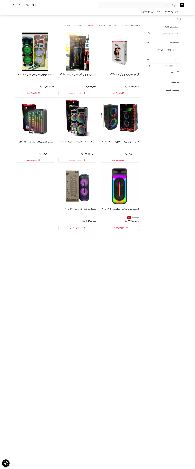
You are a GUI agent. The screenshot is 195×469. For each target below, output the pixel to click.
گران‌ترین (67, 25)
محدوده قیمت (172, 90)
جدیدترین (89, 25)
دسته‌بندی (174, 42)
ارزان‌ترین (78, 25)
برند (177, 59)
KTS (172, 72)
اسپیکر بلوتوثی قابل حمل (168, 49)
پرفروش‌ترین (101, 25)
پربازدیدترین (114, 25)
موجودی (175, 82)
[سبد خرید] (12, 5)
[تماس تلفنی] (6, 463)
